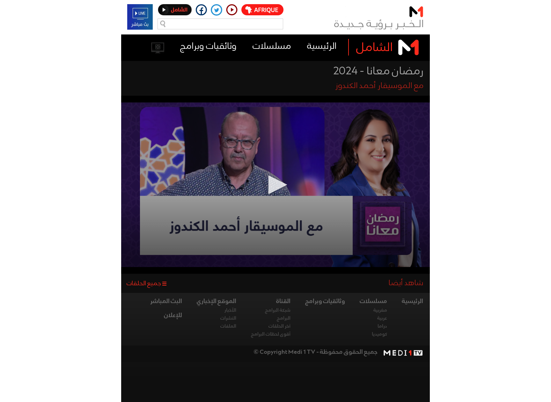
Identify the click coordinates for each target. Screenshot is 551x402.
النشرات (228, 318)
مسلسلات (272, 46)
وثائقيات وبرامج (208, 46)
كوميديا (379, 334)
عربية (382, 318)
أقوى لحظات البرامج (270, 334)
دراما (382, 326)
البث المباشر (166, 301)
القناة (283, 301)
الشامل (374, 47)
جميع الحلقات (144, 283)
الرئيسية (321, 46)
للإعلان (173, 315)
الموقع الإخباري (216, 301)
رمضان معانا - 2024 (378, 71)
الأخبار (230, 310)
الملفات (228, 326)
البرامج (283, 318)
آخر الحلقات (279, 326)
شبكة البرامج (277, 310)
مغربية (380, 310)
